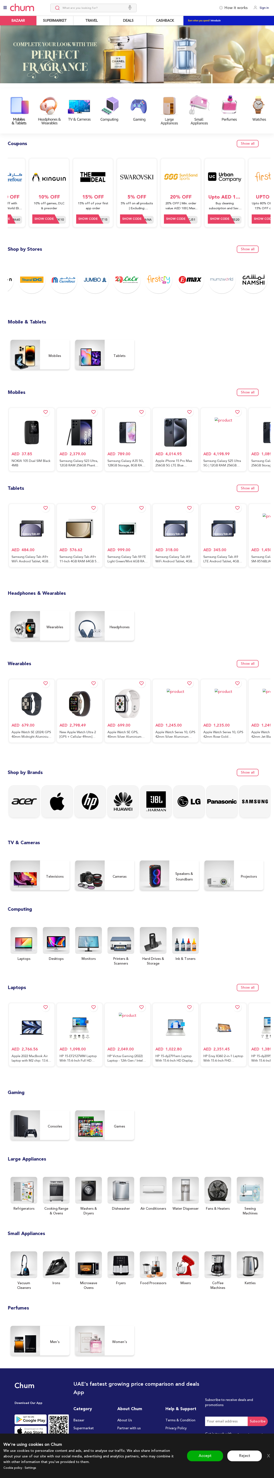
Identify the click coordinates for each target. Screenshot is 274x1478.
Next (269, 59)
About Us (124, 1420)
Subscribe (258, 1421)
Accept (205, 1456)
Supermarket (83, 1428)
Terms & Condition (180, 1420)
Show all (248, 143)
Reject (244, 1456)
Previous (5, 57)
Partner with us (129, 1428)
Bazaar (78, 1420)
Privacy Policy (176, 1428)
